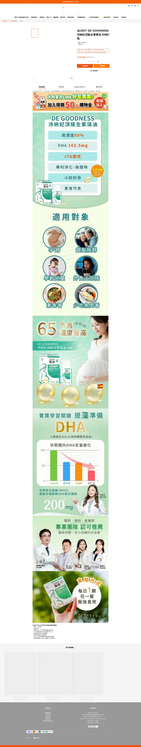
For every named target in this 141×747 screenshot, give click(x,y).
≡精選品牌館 (70, 17)
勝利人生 (49, 17)
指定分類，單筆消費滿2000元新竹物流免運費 (91, 49)
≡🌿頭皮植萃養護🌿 (93, 17)
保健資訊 (123, 17)
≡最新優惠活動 (81, 17)
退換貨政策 (48, 719)
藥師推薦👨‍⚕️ (34, 17)
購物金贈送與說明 (47, 721)
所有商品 (115, 17)
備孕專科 (42, 17)
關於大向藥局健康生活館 (21, 17)
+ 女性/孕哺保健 (13, 21)
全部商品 (5, 21)
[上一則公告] (25, 2)
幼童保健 (62, 17)
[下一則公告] (116, 2)
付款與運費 (48, 714)
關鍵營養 (55, 17)
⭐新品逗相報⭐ (106, 17)
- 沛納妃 (21, 21)
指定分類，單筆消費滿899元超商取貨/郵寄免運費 (92, 52)
